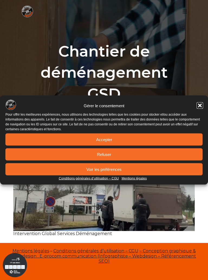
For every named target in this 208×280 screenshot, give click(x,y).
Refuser (104, 154)
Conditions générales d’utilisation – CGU (89, 178)
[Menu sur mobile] (184, 11)
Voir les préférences (104, 169)
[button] (200, 105)
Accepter (104, 139)
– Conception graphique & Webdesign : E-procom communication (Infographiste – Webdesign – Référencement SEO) (104, 256)
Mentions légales (134, 178)
